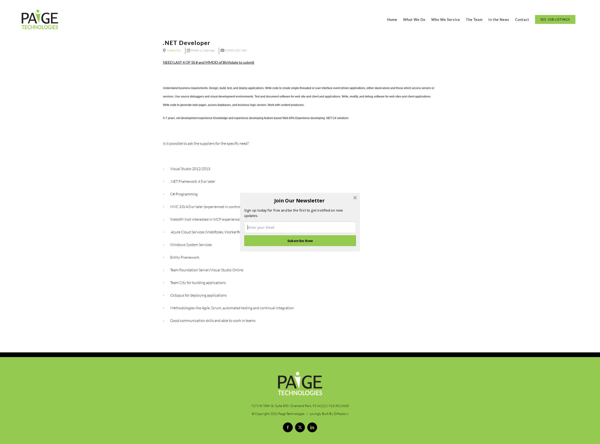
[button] (300, 200)
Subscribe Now (300, 240)
